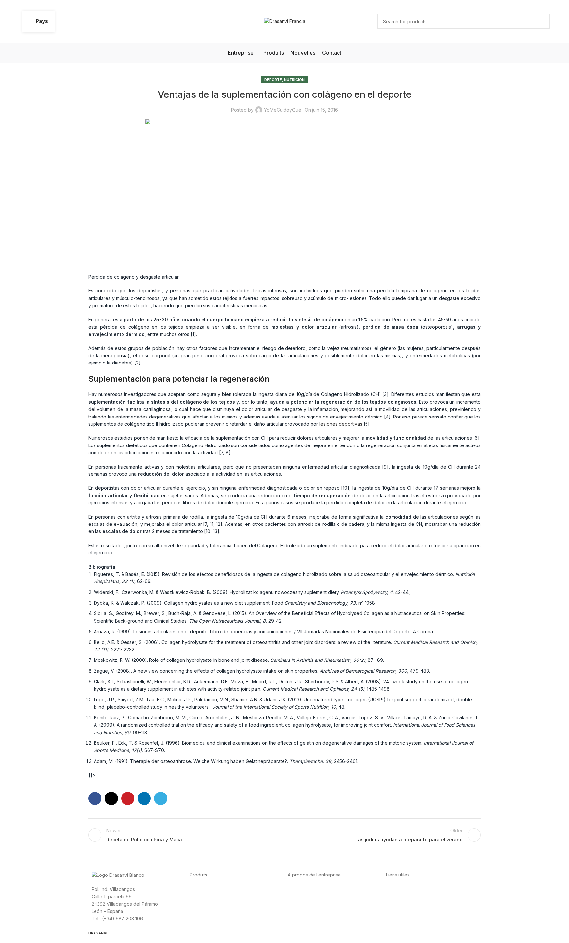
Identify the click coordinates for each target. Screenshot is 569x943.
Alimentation (203, 889)
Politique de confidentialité (415, 889)
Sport (223, 889)
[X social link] (111, 798)
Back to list (284, 835)
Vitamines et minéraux (213, 896)
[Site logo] (284, 21)
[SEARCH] (542, 21)
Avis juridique (425, 896)
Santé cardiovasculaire (255, 889)
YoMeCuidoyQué (282, 110)
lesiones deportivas (340, 424)
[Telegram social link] (160, 798)
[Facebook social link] (94, 798)
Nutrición (294, 79)
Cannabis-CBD (254, 896)
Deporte (273, 79)
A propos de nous (307, 889)
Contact (364, 889)
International (341, 889)
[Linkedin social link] (144, 798)
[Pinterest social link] (127, 798)
